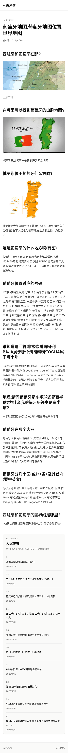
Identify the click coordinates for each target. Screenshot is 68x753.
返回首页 (60, 747)
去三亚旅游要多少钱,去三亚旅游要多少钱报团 (29, 579)
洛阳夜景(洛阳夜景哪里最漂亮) (21, 686)
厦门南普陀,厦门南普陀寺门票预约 (23, 652)
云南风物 (9, 5)
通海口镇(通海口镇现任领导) (20, 561)
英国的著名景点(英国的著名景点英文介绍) (27, 634)
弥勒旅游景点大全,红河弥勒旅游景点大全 (27, 703)
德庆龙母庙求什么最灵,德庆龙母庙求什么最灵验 (30, 596)
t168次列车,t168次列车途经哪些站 (24, 669)
